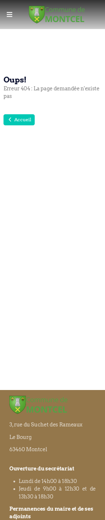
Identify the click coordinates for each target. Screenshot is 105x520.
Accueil (22, 119)
